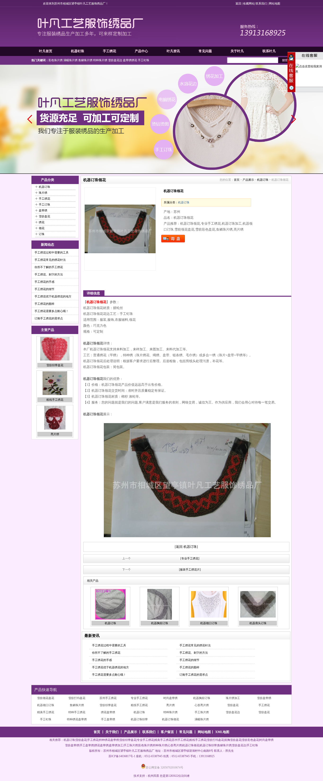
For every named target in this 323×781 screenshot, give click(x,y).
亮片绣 (55, 399)
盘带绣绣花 (130, 60)
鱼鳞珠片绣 (85, 60)
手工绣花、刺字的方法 (49, 274)
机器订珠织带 (232, 712)
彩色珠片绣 (55, 60)
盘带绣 (43, 210)
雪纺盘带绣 (108, 698)
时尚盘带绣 (202, 719)
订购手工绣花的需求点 (49, 318)
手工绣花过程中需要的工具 (52, 252)
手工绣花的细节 (44, 289)
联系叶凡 (269, 51)
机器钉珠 (77, 51)
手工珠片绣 (46, 712)
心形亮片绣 (55, 434)
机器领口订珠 (208, 623)
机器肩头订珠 (257, 623)
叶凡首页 (45, 51)
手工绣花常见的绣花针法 (50, 260)
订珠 (41, 234)
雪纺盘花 (44, 216)
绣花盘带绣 (202, 705)
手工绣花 (109, 51)
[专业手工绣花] (189, 558)
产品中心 (141, 51)
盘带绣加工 (116, 745)
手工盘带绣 (202, 712)
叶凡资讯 (173, 51)
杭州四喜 (153, 775)
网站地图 (274, 3)
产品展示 (248, 179)
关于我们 (112, 732)
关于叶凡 (237, 51)
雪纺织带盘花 (201, 698)
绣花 (41, 222)
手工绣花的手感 (44, 281)
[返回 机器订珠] (186, 547)
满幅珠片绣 (70, 60)
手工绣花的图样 (44, 303)
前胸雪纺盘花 (232, 740)
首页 (237, 179)
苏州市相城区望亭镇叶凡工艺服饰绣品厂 (128, 750)
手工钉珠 (143, 60)
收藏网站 (248, 3)
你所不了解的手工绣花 (49, 267)
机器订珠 (44, 187)
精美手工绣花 (139, 705)
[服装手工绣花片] (190, 569)
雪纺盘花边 (115, 60)
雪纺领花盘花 (76, 719)
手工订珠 (44, 204)
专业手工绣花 (170, 719)
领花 (41, 228)
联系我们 (261, 3)
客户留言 (167, 732)
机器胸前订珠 (159, 623)
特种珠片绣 (100, 60)
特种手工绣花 (170, 705)
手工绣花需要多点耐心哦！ (52, 311)
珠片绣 (43, 192)
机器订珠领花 (264, 712)
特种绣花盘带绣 (170, 712)
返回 (238, 3)
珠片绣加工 (77, 698)
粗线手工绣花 (54, 365)
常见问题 (205, 51)
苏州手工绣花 (139, 719)
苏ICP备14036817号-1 (122, 756)
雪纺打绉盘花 (108, 719)
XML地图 (222, 732)
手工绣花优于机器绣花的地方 (53, 296)
